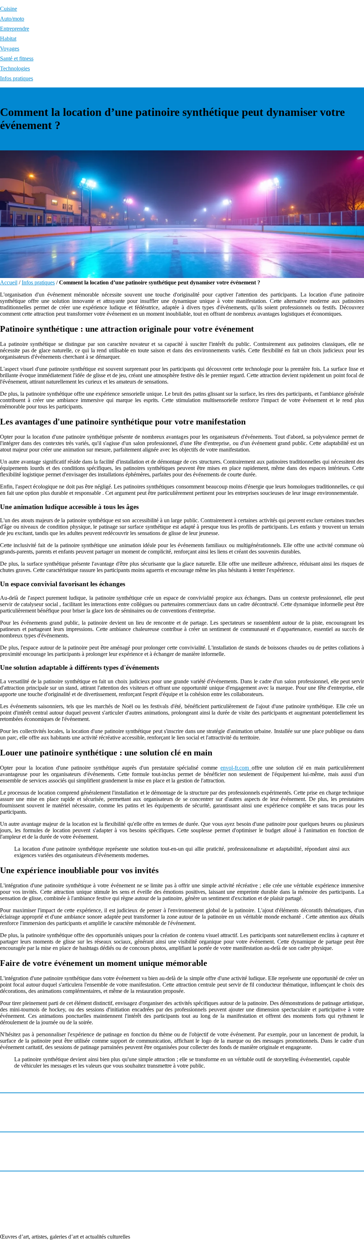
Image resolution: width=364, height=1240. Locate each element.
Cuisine (8, 9)
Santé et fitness (16, 58)
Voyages (9, 49)
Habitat (8, 39)
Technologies (15, 68)
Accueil (8, 282)
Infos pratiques (16, 78)
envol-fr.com (236, 768)
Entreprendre (14, 29)
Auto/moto (12, 19)
